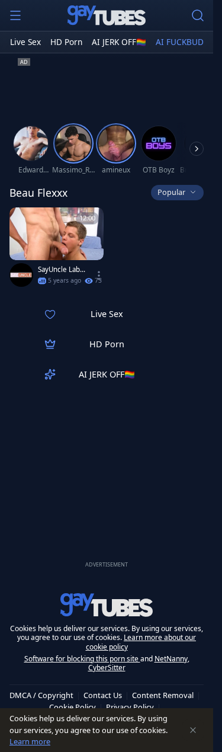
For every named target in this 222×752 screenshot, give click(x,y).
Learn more (29, 741)
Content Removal (163, 695)
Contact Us (102, 695)
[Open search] (197, 15)
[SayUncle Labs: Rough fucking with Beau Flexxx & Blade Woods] (56, 249)
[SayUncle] (21, 275)
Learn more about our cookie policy (141, 642)
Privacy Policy (130, 707)
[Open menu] (15, 15)
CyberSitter (107, 668)
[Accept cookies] (193, 730)
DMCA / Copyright (41, 695)
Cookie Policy (72, 707)
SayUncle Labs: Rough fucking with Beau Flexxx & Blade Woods (61, 269)
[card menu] (99, 275)
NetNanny (171, 659)
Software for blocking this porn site (82, 659)
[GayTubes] (106, 15)
